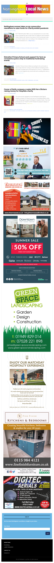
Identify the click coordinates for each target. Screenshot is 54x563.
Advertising (6, 545)
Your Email (7, 526)
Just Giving (27, 48)
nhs (26, 110)
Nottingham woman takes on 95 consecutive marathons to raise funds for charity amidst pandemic (26, 27)
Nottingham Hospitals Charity (33, 110)
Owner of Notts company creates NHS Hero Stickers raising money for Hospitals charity (25, 90)
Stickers (42, 110)
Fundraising (30, 80)
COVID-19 (22, 48)
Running (36, 48)
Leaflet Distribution (8, 547)
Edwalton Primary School (19, 80)
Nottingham (12, 46)
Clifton (15, 109)
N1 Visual (23, 110)
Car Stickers (12, 110)
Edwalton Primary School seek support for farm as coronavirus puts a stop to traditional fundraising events (25, 58)
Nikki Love (32, 48)
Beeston (11, 109)
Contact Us (6, 553)
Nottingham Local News (27, 9)
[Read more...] (31, 40)
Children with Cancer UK (15, 48)
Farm (26, 80)
